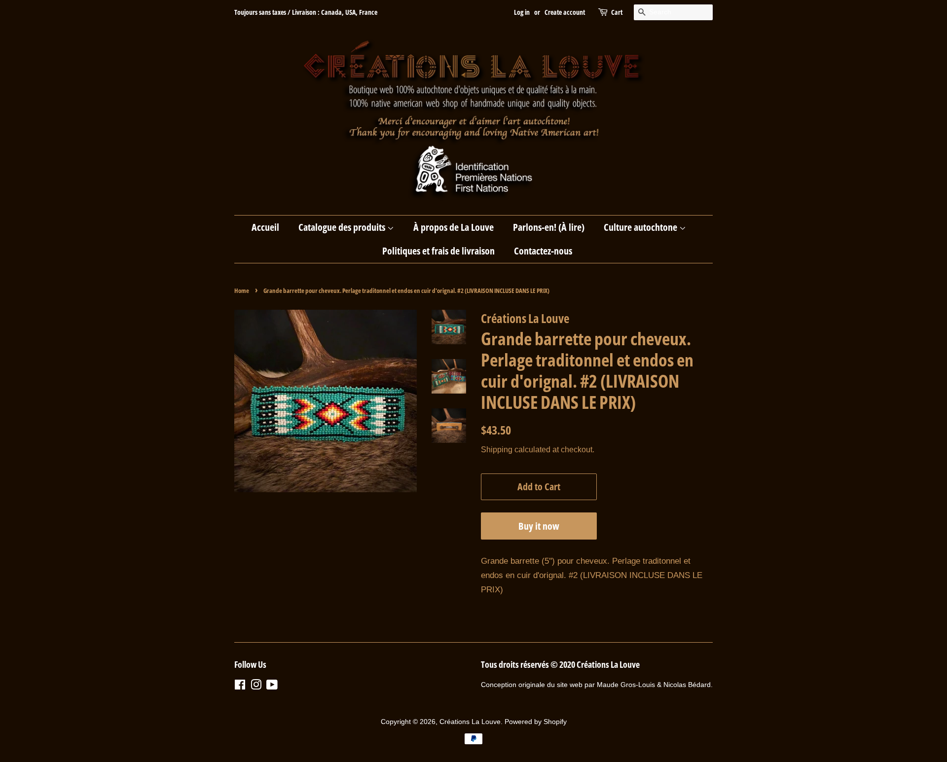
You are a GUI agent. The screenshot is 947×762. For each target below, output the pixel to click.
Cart (616, 12)
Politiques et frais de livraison (438, 250)
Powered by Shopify (536, 722)
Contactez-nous (543, 250)
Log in (522, 12)
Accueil (265, 227)
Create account (565, 12)
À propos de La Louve (453, 227)
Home (241, 290)
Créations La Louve (470, 722)
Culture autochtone (641, 227)
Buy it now (538, 526)
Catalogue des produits (342, 227)
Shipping (496, 449)
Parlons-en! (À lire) (548, 227)
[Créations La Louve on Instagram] (256, 686)
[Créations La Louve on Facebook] (240, 686)
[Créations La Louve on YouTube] (272, 686)
